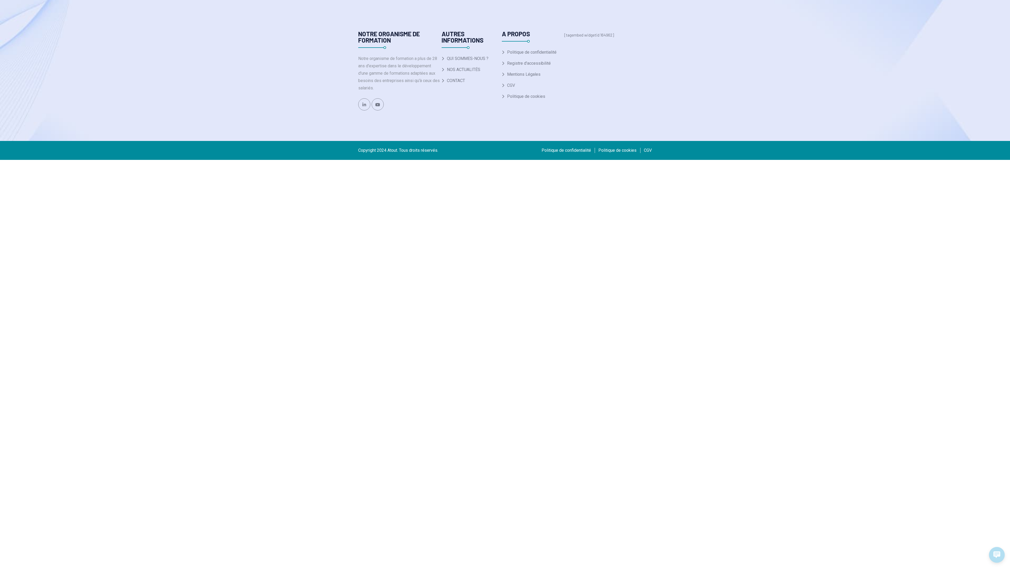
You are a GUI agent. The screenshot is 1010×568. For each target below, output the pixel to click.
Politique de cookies (526, 96)
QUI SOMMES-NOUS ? (467, 58)
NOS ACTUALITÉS (463, 69)
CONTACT (456, 80)
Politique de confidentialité (532, 52)
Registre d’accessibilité (529, 63)
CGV (511, 85)
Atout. (392, 150)
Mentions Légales (524, 74)
